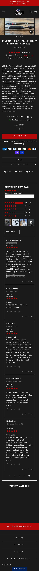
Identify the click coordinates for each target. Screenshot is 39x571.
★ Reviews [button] (19, 569)
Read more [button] (10, 274)
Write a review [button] (19, 196)
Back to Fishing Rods (21, 526)
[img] (19, 247)
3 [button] (19, 475)
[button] (15, 52)
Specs (20, 160)
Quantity (20, 125)
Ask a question (19, 164)
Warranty (19, 545)
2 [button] (14, 475)
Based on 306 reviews (13, 193)
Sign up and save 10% (19, 559)
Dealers (19, 538)
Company (19, 552)
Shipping (11, 58)
